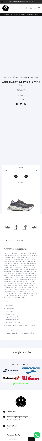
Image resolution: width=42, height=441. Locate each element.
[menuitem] (27, 8)
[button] (2, 2)
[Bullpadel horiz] (11, 378)
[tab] (9, 241)
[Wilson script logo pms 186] (31, 378)
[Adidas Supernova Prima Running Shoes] (7, 227)
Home (4, 77)
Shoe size (21, 167)
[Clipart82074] (31, 370)
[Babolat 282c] (11, 370)
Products (11, 77)
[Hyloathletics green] (21, 384)
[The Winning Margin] (5, 8)
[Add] (26, 176)
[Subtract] (16, 176)
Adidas (21, 99)
